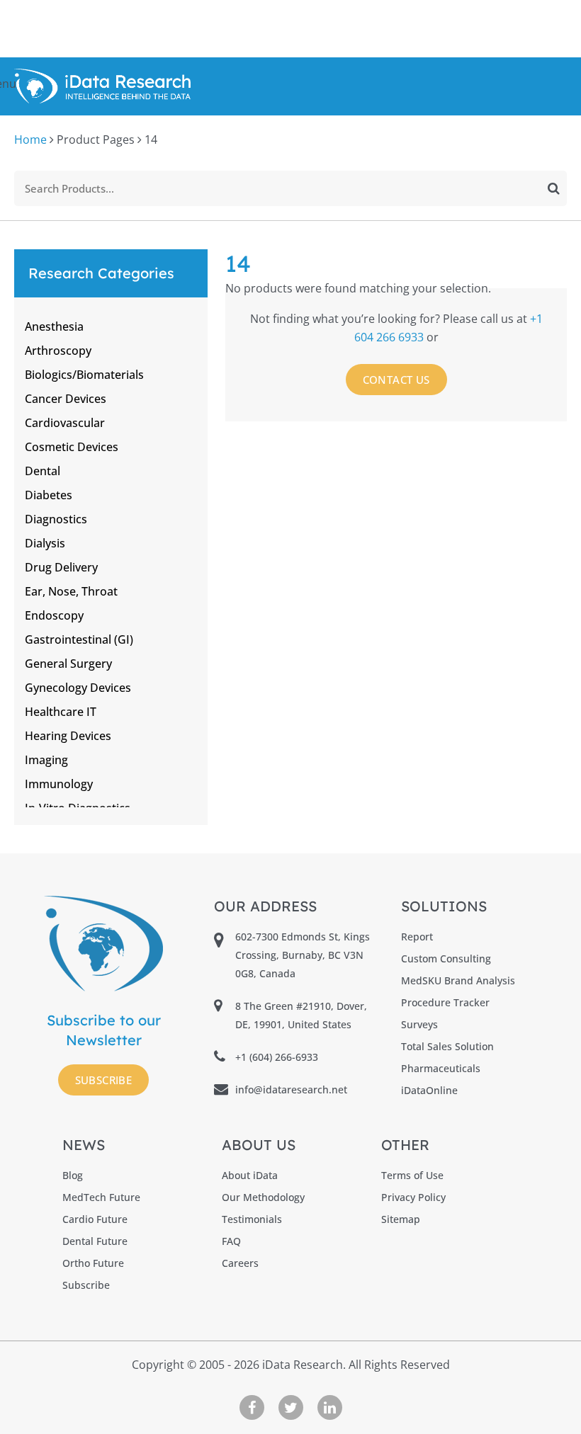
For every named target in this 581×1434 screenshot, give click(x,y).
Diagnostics (56, 519)
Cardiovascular (65, 423)
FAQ (231, 1241)
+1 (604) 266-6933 (276, 1057)
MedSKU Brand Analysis (458, 980)
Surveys (419, 1024)
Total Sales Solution (447, 1046)
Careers (240, 1263)
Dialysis (45, 543)
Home (30, 139)
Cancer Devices (65, 398)
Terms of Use (412, 1175)
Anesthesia (54, 326)
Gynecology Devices (78, 687)
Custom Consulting (446, 958)
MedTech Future (101, 1197)
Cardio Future (95, 1219)
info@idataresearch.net (291, 1089)
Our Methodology (263, 1197)
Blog (72, 1175)
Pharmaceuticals (440, 1068)
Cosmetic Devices (71, 447)
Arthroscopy (58, 350)
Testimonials (252, 1219)
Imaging (46, 760)
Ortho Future (93, 1263)
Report (417, 936)
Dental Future (95, 1241)
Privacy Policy (413, 1197)
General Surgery (68, 663)
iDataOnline (429, 1090)
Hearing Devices (68, 736)
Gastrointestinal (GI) (79, 639)
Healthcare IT (60, 711)
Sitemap (400, 1219)
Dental (42, 471)
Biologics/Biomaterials (84, 374)
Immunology (59, 784)
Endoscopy (54, 615)
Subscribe (103, 1080)
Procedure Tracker (445, 1002)
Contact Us (396, 379)
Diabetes (48, 495)
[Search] (554, 188)
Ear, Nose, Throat (71, 591)
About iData (250, 1175)
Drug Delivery (61, 567)
